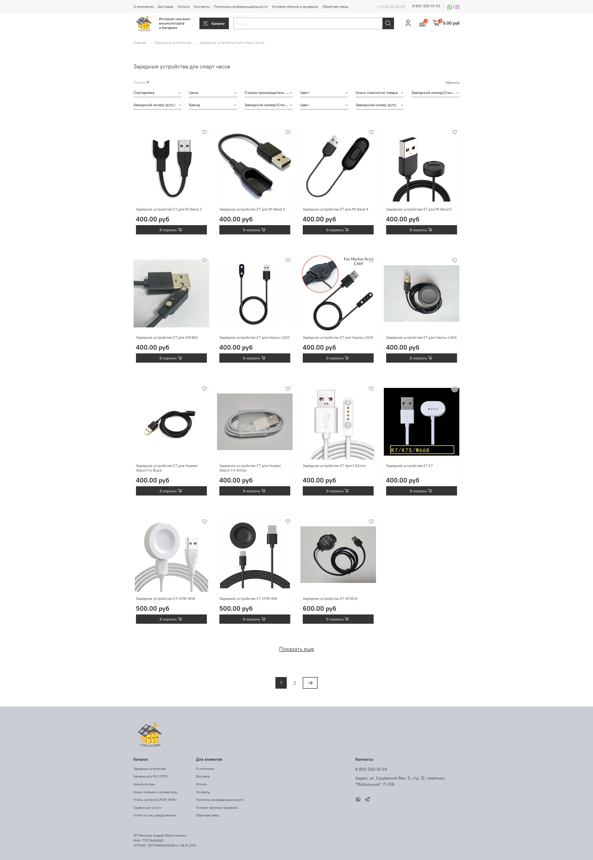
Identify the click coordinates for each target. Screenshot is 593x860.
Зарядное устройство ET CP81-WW (166, 598)
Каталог (218, 23)
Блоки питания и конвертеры (155, 792)
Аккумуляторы (144, 784)
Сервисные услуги (147, 808)
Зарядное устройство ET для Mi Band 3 (252, 209)
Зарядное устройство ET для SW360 (167, 337)
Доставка (165, 6)
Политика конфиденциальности (241, 6)
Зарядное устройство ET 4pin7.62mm (334, 465)
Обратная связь (335, 6)
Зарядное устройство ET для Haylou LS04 (421, 337)
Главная (139, 42)
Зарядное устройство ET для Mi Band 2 (169, 209)
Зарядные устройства (173, 42)
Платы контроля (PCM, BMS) (155, 800)
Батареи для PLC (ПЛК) (151, 776)
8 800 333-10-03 (426, 5)
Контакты (202, 6)
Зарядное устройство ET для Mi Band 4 (335, 209)
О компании (143, 6)
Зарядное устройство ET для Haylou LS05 (338, 337)
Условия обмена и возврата (295, 6)
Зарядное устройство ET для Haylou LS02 (254, 337)
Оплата (183, 6)
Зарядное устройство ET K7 (409, 465)
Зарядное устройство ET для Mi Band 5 (419, 209)
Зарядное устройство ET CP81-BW (248, 598)
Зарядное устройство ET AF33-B (330, 598)
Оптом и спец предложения (154, 815)
